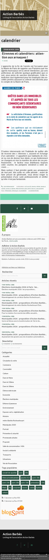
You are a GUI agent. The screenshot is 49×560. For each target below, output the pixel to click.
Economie (6, 395)
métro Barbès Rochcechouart (13, 421)
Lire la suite (13, 241)
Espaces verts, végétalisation (13, 412)
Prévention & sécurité (10, 433)
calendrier (22, 191)
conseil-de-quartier (10, 473)
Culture (5, 373)
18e (26, 473)
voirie (32, 488)
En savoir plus (16, 558)
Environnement (8, 408)
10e (42, 483)
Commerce (7, 365)
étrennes (8, 191)
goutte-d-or (25, 478)
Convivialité (7, 369)
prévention (35, 483)
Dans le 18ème (8, 386)
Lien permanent (8, 186)
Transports (7, 455)
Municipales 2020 (9, 425)
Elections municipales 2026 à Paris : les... (20, 287)
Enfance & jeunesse (10, 404)
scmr (21, 473)
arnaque (15, 191)
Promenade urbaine (10, 438)
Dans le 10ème (8, 382)
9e (10, 488)
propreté (16, 488)
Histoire (6, 416)
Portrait (6, 429)
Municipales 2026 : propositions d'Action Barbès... (24, 295)
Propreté (6, 442)
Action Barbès (13, 14)
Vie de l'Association (10, 463)
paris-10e (24, 483)
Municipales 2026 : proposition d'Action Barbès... (24, 319)
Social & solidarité (9, 451)
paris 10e (6, 483)
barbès (38, 488)
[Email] (32, 209)
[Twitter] (24, 209)
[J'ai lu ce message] (46, 554)
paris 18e (15, 483)
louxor (24, 488)
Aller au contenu (7, 2)
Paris (5, 488)
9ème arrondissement (11, 478)
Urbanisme (7, 459)
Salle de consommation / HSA (13, 446)
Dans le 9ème (8, 378)
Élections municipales (10, 399)
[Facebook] (17, 209)
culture (5, 492)
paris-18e (35, 478)
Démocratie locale (9, 391)
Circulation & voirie (10, 361)
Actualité (6, 356)
